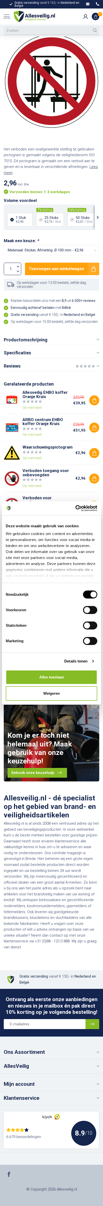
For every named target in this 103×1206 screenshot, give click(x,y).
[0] (95, 16)
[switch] (90, 610)
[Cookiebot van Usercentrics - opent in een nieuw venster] (75, 508)
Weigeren (51, 693)
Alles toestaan (51, 677)
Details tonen (76, 661)
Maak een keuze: (21, 240)
